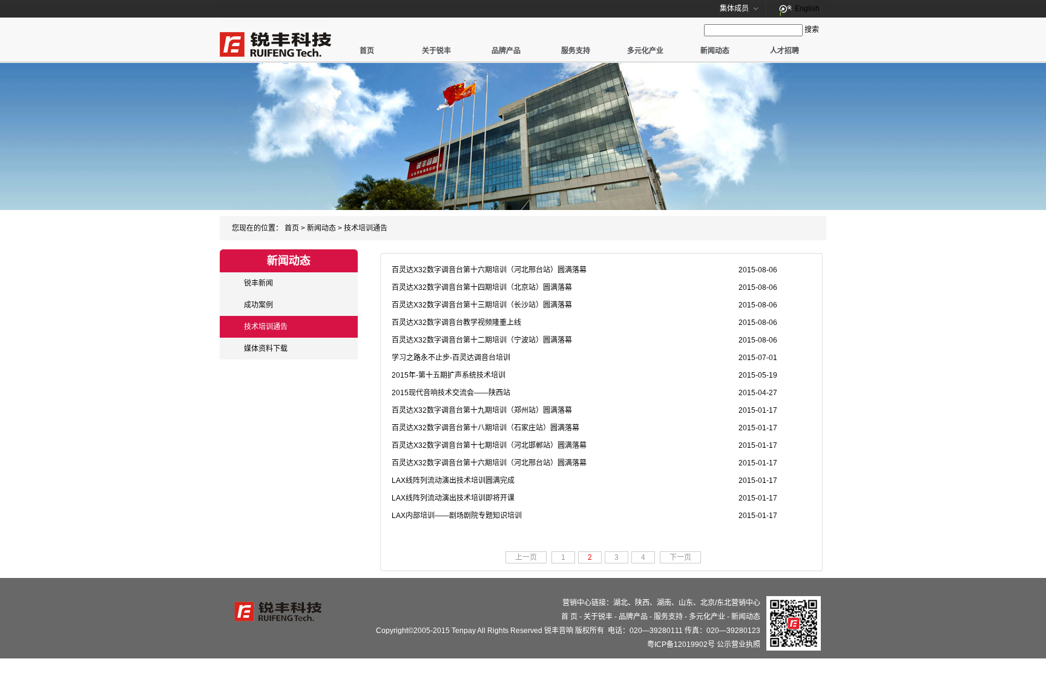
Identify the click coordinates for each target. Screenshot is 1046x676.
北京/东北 (715, 603)
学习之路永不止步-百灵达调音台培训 (451, 357)
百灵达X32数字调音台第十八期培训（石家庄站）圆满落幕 (485, 428)
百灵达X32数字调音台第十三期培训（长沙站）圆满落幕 (482, 305)
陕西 (642, 603)
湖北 (620, 603)
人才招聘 (784, 51)
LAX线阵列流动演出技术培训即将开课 (453, 498)
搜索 (811, 29)
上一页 (526, 557)
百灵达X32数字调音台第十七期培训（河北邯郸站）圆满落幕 (489, 445)
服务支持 (575, 51)
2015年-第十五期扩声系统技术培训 (448, 375)
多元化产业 (645, 51)
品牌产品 (506, 51)
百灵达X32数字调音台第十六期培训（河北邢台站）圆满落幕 (489, 270)
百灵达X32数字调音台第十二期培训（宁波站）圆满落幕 (482, 340)
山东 (686, 603)
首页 (367, 51)
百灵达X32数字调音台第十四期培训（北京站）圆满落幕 (482, 287)
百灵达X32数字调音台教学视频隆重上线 (456, 322)
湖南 (664, 603)
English (807, 8)
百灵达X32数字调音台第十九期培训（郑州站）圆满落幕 (482, 410)
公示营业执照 (738, 644)
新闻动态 (714, 51)
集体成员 (734, 8)
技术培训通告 (365, 228)
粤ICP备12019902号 (681, 644)
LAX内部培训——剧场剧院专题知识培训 (457, 515)
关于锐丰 (436, 51)
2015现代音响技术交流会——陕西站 (451, 393)
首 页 (569, 616)
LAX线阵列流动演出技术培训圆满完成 (453, 480)
